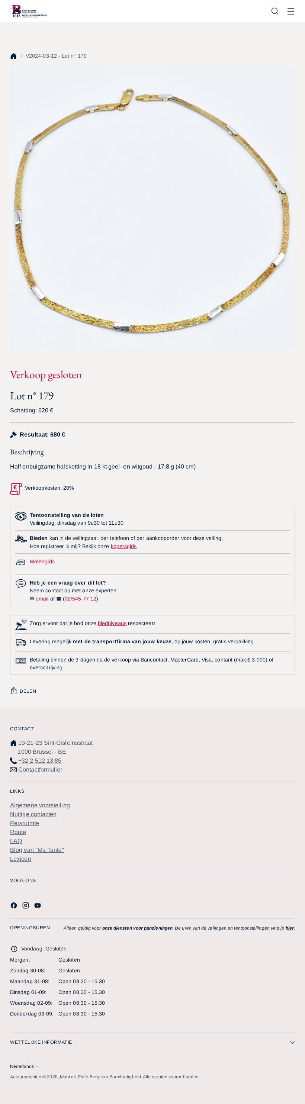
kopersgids (124, 546)
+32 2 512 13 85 (39, 760)
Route (18, 832)
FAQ (16, 841)
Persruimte (24, 823)
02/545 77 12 (80, 599)
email (42, 599)
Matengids (42, 561)
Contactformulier (40, 769)
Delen (28, 691)
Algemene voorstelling (40, 805)
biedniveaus (112, 623)
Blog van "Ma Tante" (37, 850)
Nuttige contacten (33, 814)
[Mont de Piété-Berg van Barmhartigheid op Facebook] (14, 907)
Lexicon (20, 859)
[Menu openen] (291, 11)
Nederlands (22, 1066)
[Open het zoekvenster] (275, 11)
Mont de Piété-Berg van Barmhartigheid (100, 1076)
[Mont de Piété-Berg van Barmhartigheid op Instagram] (26, 907)
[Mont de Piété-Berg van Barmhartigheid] (28, 11)
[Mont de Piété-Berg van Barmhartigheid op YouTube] (38, 907)
